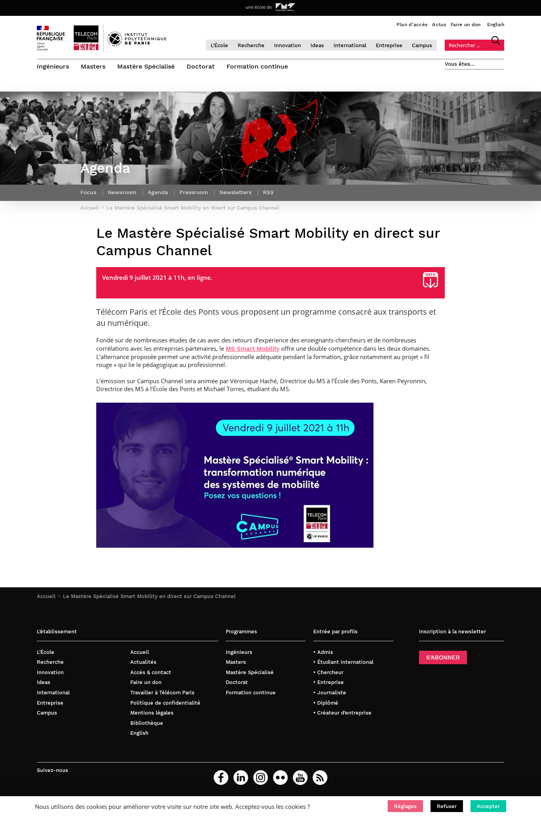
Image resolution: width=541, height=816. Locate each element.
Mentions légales (151, 713)
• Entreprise (328, 682)
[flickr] (280, 777)
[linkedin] (240, 777)
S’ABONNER (443, 657)
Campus (422, 45)
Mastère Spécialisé (146, 66)
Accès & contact (150, 672)
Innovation (287, 45)
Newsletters (235, 192)
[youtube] (300, 777)
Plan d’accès (412, 24)
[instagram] (260, 777)
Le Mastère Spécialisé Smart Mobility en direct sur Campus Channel (149, 596)
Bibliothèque (146, 723)
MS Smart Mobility (253, 348)
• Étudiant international (343, 662)
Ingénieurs (53, 66)
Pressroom (193, 192)
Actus (439, 24)
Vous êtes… (460, 64)
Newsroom (122, 192)
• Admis (323, 652)
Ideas (317, 45)
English (495, 24)
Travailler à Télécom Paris (162, 693)
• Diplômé (325, 703)
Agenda (158, 192)
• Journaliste (329, 693)
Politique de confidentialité (165, 703)
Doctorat (201, 66)
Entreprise (389, 45)
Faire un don (466, 24)
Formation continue (257, 66)
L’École (219, 45)
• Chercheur (328, 672)
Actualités (143, 662)
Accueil (46, 596)
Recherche (251, 45)
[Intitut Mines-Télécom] (285, 7)
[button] (405, 806)
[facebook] (221, 777)
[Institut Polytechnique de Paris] (136, 44)
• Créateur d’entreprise (342, 713)
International (349, 45)
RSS (268, 192)
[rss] (320, 777)
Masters (93, 66)
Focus (88, 192)
